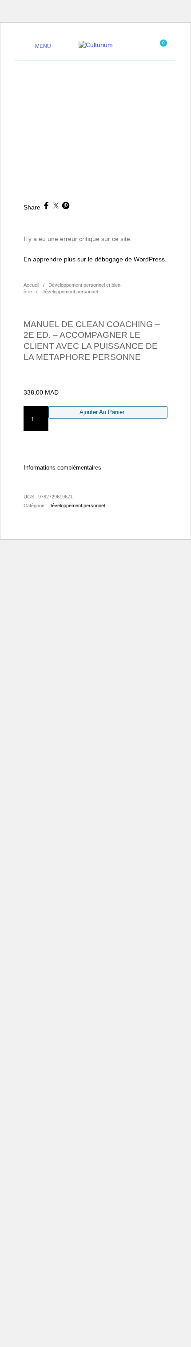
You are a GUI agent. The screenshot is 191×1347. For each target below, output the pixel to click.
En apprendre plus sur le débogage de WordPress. (95, 259)
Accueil (31, 285)
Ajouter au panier (102, 412)
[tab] (95, 467)
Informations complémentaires (62, 467)
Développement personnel (69, 291)
